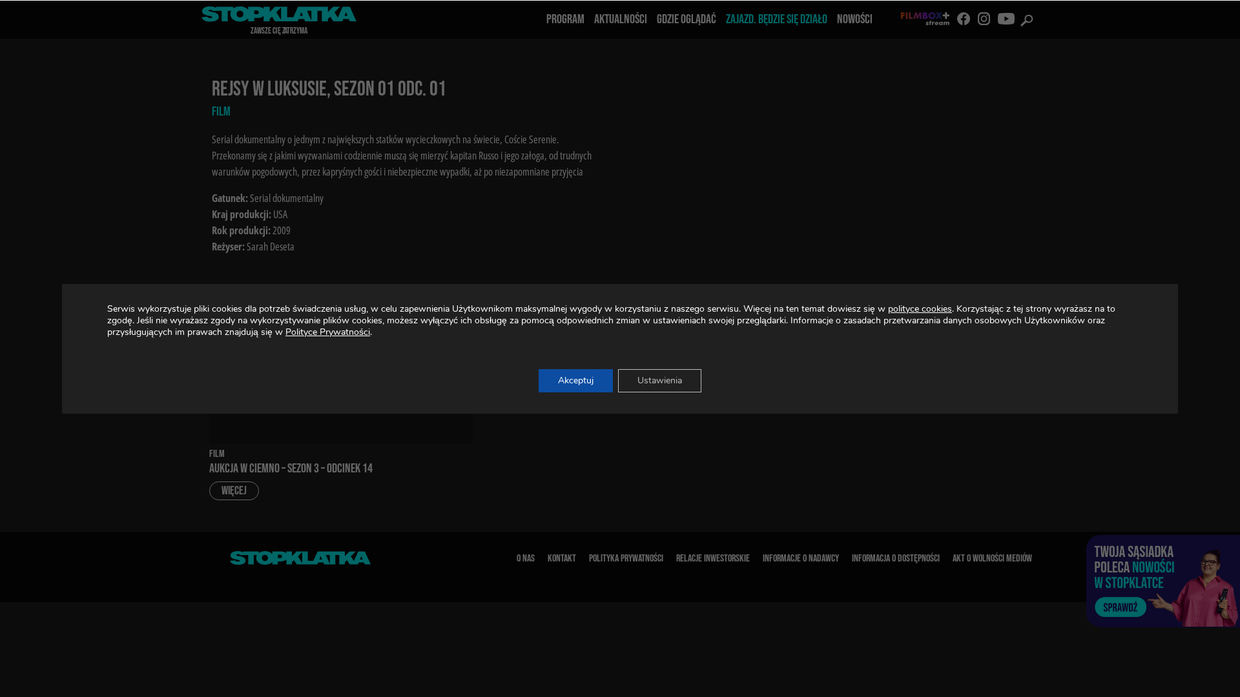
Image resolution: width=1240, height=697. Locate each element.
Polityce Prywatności (327, 332)
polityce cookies (920, 309)
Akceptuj (576, 380)
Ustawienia (659, 380)
